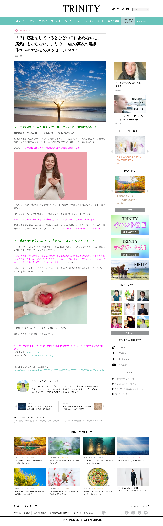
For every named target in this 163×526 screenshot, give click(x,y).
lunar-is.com (33, 352)
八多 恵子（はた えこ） (50, 381)
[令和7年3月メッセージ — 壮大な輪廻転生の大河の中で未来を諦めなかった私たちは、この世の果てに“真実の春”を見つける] (30, 477)
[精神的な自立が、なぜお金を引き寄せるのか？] (133, 446)
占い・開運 (30, 457)
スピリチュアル (24, 30)
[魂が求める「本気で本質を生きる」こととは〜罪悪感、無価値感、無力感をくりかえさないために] (22, 406)
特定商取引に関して (40, 513)
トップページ (21, 418)
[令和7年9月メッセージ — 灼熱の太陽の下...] (130, 184)
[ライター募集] (130, 247)
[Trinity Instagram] (139, 513)
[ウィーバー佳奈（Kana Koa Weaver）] (129, 295)
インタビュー (100, 457)
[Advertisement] (130, 43)
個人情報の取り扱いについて (59, 513)
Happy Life (65, 457)
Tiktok (122, 347)
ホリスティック (121, 394)
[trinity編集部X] (133, 513)
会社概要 (27, 513)
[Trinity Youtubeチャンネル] (146, 513)
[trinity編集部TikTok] (127, 513)
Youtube (123, 365)
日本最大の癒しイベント (125, 379)
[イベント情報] (130, 225)
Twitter (122, 353)
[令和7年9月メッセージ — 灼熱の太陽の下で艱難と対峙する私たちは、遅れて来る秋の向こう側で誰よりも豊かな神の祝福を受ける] (30, 446)
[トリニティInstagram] (123, 9)
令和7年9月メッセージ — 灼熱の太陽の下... (128, 198)
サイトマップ (77, 513)
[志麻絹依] (116, 295)
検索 (147, 9)
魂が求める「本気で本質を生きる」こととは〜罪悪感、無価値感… (41, 408)
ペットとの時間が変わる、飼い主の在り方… (129, 158)
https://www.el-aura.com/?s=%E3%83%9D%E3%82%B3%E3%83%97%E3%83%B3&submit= (59, 370)
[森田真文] (129, 309)
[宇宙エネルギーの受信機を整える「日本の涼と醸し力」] (64, 446)
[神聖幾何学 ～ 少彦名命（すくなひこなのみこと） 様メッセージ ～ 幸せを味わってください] (99, 477)
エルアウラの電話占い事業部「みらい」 (131, 389)
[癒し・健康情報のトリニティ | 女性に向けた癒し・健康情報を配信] (81, 8)
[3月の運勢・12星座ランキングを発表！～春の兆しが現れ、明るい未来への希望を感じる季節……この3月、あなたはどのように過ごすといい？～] (64, 477)
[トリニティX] (118, 9)
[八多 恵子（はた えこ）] (143, 322)
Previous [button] (112, 151)
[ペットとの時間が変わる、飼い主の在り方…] (130, 145)
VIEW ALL (129, 333)
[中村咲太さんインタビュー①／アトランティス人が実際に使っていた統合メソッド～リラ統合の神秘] (99, 446)
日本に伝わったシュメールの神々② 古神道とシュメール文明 (77, 408)
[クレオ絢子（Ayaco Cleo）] (116, 309)
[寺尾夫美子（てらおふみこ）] (116, 322)
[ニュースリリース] (130, 270)
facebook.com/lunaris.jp (42, 355)
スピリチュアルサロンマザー (126, 384)
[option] (130, 151)
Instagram (124, 359)
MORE (130, 210)
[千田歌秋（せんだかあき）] (129, 322)
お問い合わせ (88, 513)
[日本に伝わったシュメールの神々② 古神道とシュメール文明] (98, 406)
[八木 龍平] (143, 295)
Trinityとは (17, 513)
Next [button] (148, 151)
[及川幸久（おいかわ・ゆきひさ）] (143, 309)
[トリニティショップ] (128, 21)
